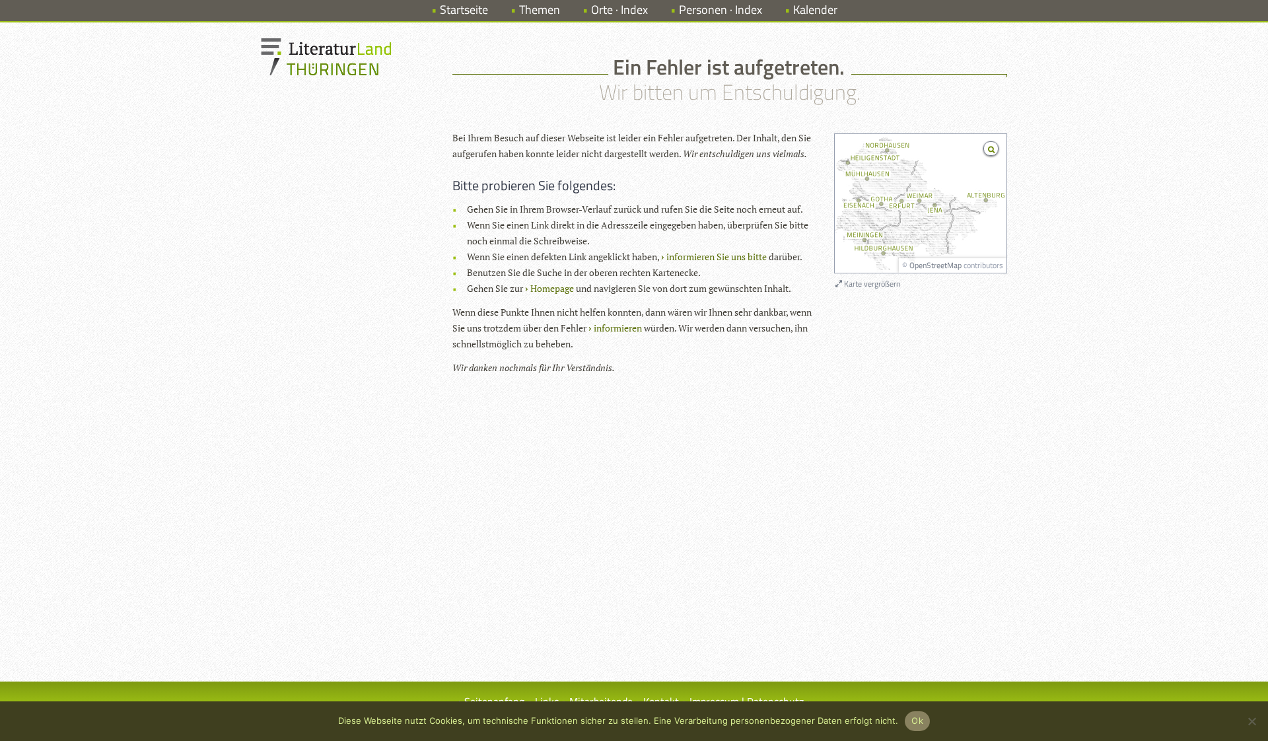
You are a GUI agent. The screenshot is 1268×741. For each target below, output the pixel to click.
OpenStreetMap (935, 265)
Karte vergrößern (871, 283)
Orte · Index (619, 9)
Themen (539, 9)
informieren (618, 328)
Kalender (815, 9)
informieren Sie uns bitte (716, 256)
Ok (917, 720)
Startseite (464, 9)
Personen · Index (720, 9)
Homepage (552, 288)
